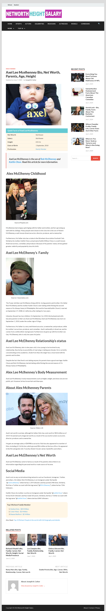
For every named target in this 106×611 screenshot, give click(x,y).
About (86, 608)
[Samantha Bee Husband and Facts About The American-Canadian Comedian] (77, 89)
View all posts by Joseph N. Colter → (33, 586)
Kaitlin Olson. (15, 162)
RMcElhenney (45, 485)
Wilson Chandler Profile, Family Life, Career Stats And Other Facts (92, 127)
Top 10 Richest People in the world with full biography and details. (37, 520)
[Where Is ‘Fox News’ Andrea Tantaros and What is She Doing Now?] (77, 139)
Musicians (52, 24)
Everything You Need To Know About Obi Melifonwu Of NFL (93, 77)
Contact (91, 608)
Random (16, 5)
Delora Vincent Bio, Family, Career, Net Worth (56, 550)
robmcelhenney (13, 483)
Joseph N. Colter (30, 80)
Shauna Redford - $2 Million (20, 514)
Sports (19, 24)
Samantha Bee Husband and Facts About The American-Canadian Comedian (92, 94)
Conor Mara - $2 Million (19, 511)
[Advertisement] (53, 49)
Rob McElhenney (48, 159)
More (10, 28)
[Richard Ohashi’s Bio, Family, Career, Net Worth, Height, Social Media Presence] (15, 546)
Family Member (10, 68)
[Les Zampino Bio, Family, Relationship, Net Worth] (36, 546)
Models (74, 24)
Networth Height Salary (25, 608)
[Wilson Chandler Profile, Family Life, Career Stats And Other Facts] (77, 124)
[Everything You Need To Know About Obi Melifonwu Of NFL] (77, 74)
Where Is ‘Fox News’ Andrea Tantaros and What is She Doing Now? (92, 143)
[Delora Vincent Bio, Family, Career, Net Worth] (58, 546)
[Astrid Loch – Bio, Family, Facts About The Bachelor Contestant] (77, 108)
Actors (28, 24)
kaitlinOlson (57, 493)
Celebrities (39, 24)
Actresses (63, 24)
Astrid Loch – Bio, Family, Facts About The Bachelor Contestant (92, 111)
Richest (10, 5)
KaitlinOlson (21, 498)
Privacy (97, 608)
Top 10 (20, 28)
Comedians (85, 24)
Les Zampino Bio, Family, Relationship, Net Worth (35, 550)
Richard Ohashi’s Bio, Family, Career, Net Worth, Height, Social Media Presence (14, 551)
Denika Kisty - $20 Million (19, 509)
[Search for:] (85, 158)
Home (10, 24)
